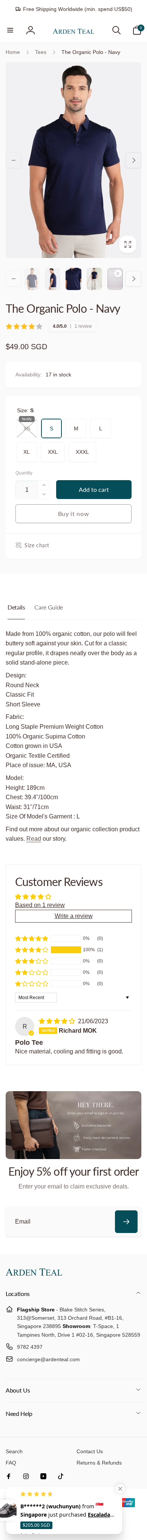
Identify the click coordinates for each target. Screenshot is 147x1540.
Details (16, 607)
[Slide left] (13, 160)
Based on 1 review (40, 905)
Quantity (23, 473)
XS (27, 425)
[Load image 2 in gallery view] (52, 279)
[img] (58, 1021)
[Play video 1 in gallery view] (115, 279)
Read (33, 838)
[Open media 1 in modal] (73, 160)
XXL (53, 448)
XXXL (82, 448)
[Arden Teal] (34, 1273)
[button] (10, 30)
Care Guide (48, 607)
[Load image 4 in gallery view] (94, 279)
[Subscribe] (126, 1221)
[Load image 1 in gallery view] (32, 279)
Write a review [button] (74, 916)
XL (27, 448)
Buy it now (73, 513)
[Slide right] (133, 160)
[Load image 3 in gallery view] (73, 279)
